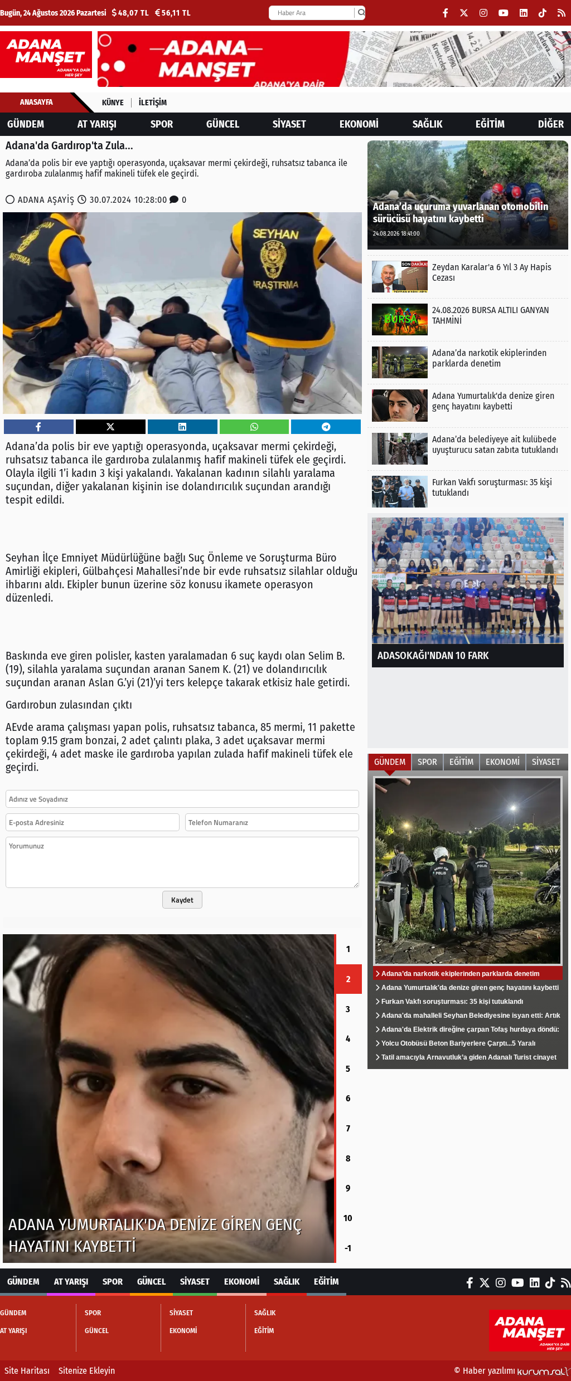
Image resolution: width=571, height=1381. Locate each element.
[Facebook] (445, 13)
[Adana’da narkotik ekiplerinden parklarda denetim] (467, 362)
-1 (348, 1248)
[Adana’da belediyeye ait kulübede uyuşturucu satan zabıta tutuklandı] (467, 449)
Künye (113, 103)
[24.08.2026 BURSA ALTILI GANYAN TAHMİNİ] (467, 319)
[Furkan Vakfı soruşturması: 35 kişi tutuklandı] (168, 1098)
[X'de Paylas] (110, 427)
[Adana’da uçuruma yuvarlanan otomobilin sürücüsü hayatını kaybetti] (467, 194)
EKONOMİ (359, 124)
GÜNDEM (25, 124)
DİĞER (551, 124)
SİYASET (289, 124)
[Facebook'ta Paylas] (38, 427)
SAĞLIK (427, 124)
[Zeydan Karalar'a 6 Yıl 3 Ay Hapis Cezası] (467, 276)
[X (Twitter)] (463, 13)
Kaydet (182, 899)
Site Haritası (27, 1370)
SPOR (162, 124)
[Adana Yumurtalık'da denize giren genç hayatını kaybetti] (467, 405)
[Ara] (361, 13)
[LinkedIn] (524, 13)
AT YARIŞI (97, 124)
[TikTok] (542, 13)
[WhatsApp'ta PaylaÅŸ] (254, 427)
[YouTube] (504, 13)
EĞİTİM (490, 124)
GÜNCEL (222, 124)
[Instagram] (483, 13)
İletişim (153, 103)
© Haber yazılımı (485, 1370)
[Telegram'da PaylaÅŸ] (326, 427)
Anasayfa (36, 102)
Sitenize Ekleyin (87, 1370)
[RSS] (561, 13)
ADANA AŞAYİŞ (46, 199)
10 (347, 1218)
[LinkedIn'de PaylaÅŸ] (182, 427)
